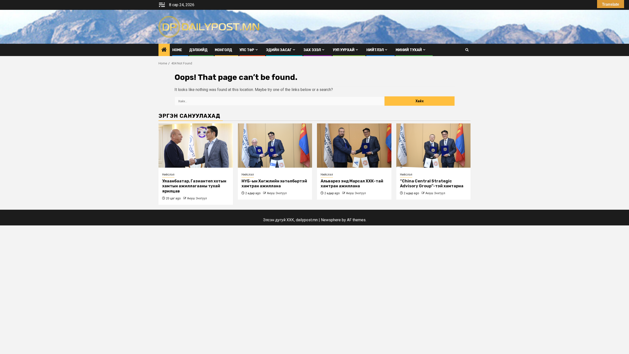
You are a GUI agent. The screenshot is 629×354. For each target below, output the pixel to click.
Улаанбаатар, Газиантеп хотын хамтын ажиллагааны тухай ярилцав (194, 186)
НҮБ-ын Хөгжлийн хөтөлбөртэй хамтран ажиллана (274, 184)
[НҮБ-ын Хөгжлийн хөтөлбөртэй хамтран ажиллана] (275, 145)
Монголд (223, 50)
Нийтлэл (375, 50)
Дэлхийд (198, 50)
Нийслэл (168, 174)
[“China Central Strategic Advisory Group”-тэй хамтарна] (433, 145)
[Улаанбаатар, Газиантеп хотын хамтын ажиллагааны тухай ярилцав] (195, 145)
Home (177, 50)
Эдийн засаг (279, 50)
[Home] (164, 50)
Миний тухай (409, 50)
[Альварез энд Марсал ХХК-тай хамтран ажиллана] (354, 145)
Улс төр (246, 50)
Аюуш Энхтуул (197, 198)
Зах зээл (312, 50)
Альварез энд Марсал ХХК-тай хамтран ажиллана (352, 184)
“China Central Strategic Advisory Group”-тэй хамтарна (431, 184)
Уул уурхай (344, 50)
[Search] (467, 50)
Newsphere (331, 220)
